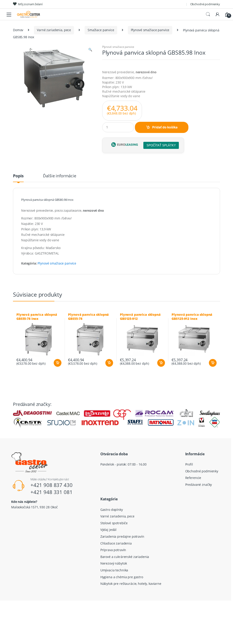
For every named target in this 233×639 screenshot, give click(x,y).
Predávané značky (198, 484)
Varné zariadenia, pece (54, 30)
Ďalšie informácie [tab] (59, 176)
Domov (18, 30)
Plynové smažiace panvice (150, 30)
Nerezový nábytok (113, 563)
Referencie (193, 478)
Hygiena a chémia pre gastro (121, 577)
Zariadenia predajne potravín (122, 536)
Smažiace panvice (101, 30)
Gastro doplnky (111, 509)
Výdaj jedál (108, 529)
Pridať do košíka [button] (57, 363)
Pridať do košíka (164, 127)
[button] (90, 50)
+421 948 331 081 (51, 492)
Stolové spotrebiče (114, 523)
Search (207, 14)
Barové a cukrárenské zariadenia (124, 557)
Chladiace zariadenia (116, 543)
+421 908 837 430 (51, 484)
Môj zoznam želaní (30, 4)
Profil (189, 464)
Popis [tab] (18, 176)
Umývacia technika (114, 570)
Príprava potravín (113, 550)
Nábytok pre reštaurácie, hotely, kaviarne (130, 583)
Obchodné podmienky (205, 4)
